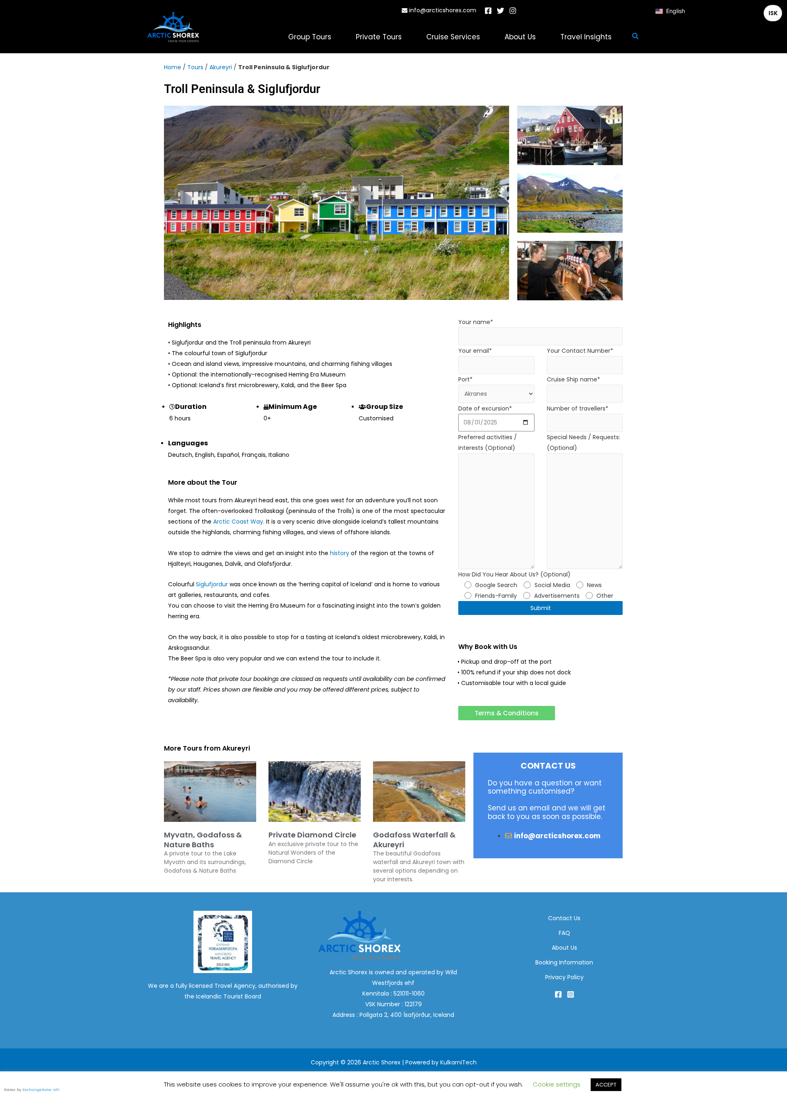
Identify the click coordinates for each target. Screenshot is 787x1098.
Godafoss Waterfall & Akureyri (414, 839)
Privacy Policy (564, 977)
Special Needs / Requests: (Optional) (583, 442)
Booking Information (564, 962)
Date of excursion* (485, 408)
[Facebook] (488, 10)
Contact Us (564, 918)
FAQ (564, 933)
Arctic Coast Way (238, 521)
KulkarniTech (458, 1062)
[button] (635, 37)
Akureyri (220, 67)
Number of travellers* (577, 408)
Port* (465, 379)
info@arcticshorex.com (441, 10)
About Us (564, 948)
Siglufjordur (212, 584)
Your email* (475, 351)
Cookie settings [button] (556, 1084)
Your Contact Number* (580, 351)
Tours (195, 67)
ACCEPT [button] (606, 1085)
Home (172, 67)
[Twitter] (500, 10)
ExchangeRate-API (41, 1089)
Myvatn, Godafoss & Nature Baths (203, 839)
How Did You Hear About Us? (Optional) (536, 585)
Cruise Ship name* (573, 379)
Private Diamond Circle (312, 835)
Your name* (475, 322)
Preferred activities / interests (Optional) (487, 442)
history (339, 553)
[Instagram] (512, 10)
